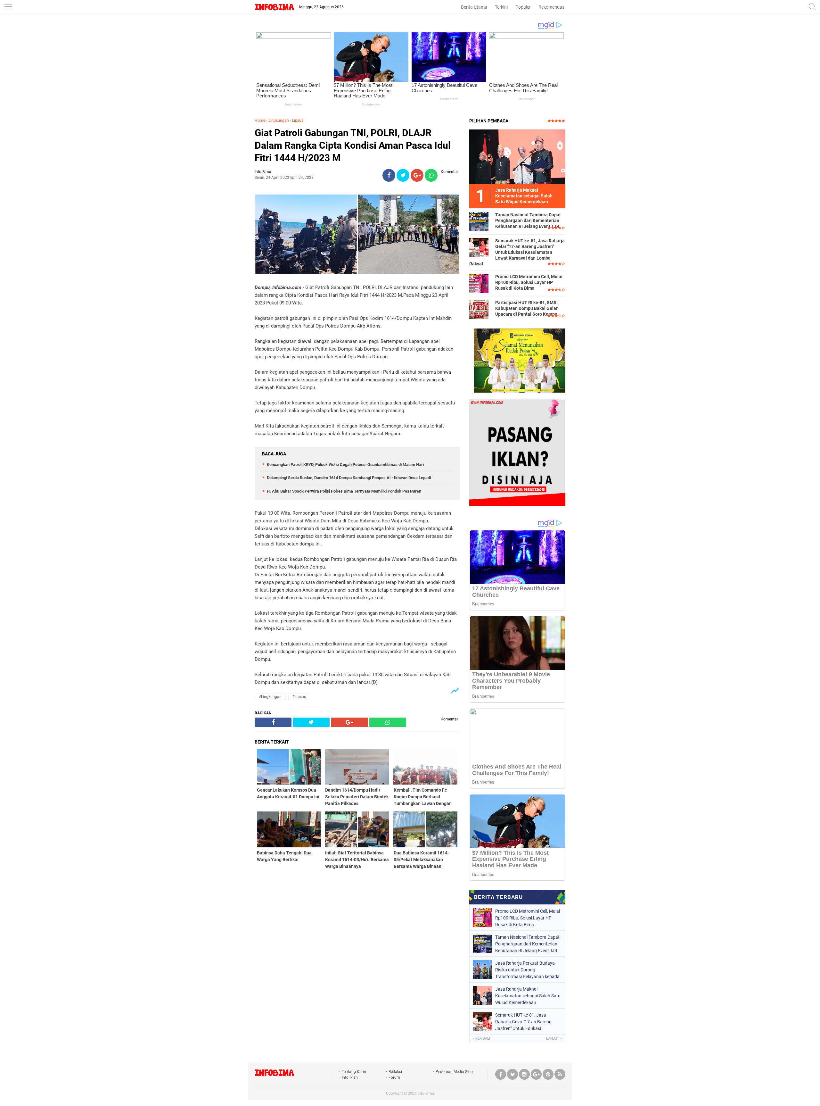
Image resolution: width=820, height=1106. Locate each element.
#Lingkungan (270, 696)
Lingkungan (278, 120)
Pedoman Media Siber (455, 1071)
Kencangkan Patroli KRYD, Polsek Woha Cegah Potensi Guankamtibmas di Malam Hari (345, 464)
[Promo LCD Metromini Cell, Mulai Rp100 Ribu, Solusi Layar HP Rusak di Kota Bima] (478, 283)
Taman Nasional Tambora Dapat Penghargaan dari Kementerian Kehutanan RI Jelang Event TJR (528, 220)
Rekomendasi (551, 7)
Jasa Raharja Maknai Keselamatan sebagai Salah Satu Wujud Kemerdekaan (528, 995)
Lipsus (297, 120)
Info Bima (426, 1093)
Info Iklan (350, 1077)
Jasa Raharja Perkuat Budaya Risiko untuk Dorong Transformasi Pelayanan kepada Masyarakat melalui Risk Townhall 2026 (527, 969)
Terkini (501, 7)
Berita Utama (474, 7)
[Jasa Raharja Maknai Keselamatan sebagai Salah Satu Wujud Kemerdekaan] (517, 156)
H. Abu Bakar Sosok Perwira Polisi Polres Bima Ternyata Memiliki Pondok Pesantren (344, 491)
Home (260, 120)
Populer (523, 7)
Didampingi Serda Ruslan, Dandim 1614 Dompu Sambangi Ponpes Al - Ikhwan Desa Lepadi (349, 477)
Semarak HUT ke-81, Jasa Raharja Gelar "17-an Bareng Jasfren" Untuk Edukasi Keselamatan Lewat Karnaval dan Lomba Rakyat (517, 252)
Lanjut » (554, 1038)
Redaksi (395, 1071)
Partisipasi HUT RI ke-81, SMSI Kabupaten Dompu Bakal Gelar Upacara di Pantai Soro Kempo (526, 308)
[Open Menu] (8, 7)
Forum (394, 1077)
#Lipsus (299, 696)
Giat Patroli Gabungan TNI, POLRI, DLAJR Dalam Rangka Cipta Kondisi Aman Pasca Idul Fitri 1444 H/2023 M (353, 145)
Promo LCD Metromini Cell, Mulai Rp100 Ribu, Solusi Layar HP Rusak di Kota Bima (528, 282)
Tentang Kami (354, 1071)
